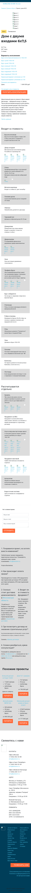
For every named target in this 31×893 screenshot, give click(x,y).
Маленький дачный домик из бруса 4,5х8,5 (23, 703)
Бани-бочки (11, 858)
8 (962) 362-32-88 (8, 4)
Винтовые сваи (12, 860)
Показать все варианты (9, 82)
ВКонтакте (9, 658)
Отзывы (22, 846)
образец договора (13, 639)
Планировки (12, 31)
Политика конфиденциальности (19, 873)
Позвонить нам (21, 865)
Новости (22, 834)
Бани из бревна (12, 848)
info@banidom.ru (14, 561)
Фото (3, 31)
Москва (18, 4)
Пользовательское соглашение (20, 871)
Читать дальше (6, 119)
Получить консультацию (14, 92)
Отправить (9, 531)
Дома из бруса (12, 828)
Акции (22, 836)
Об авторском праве (23, 875)
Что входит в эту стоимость (10, 89)
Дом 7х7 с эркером (23, 676)
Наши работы (24, 828)
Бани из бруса (12, 842)
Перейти (8, 696)
